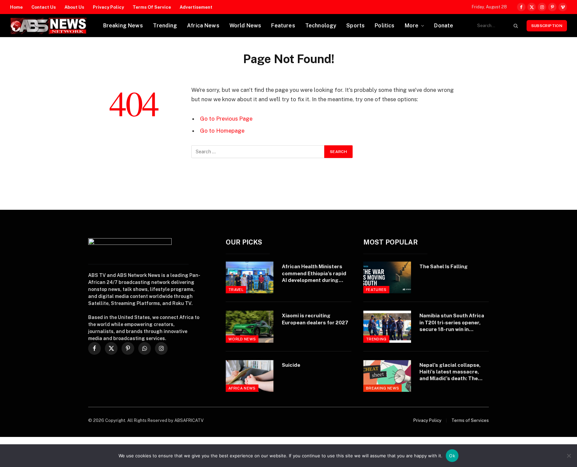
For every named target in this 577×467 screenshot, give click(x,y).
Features (283, 25)
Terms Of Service (152, 7)
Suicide (291, 365)
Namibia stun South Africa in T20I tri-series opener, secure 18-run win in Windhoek (451, 323)
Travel (235, 290)
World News (245, 25)
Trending (165, 25)
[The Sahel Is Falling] (387, 277)
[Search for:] (258, 151)
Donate (443, 25)
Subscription (546, 25)
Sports (355, 25)
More (412, 25)
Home (16, 7)
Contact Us (43, 7)
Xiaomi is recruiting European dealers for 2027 (315, 319)
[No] (568, 455)
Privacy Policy (108, 7)
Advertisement (196, 7)
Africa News (203, 25)
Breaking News (123, 25)
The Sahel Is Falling (443, 266)
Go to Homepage (222, 130)
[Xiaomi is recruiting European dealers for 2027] (249, 326)
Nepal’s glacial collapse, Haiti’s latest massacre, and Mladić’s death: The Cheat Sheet (449, 372)
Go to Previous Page (226, 118)
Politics (384, 25)
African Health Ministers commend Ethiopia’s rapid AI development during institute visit (314, 274)
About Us (74, 7)
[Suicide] (249, 376)
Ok (452, 455)
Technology (321, 25)
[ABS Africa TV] (48, 25)
